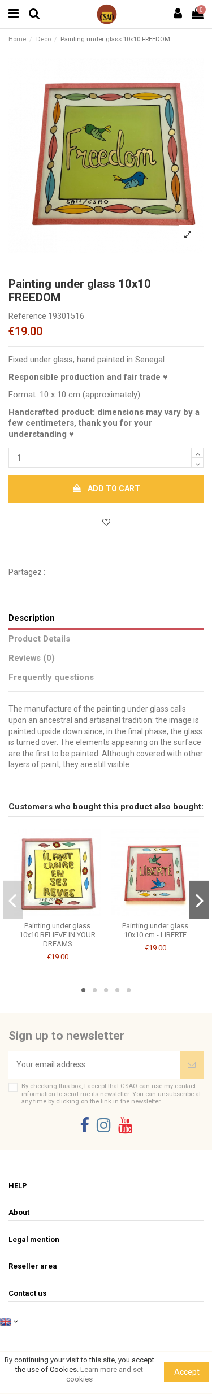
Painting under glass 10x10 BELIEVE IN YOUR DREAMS (57, 934)
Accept (187, 1371)
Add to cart (114, 488)
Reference (27, 316)
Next (199, 900)
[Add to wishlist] (106, 522)
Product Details (39, 639)
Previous (13, 900)
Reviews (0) (31, 658)
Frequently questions (51, 677)
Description (31, 618)
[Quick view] (65, 912)
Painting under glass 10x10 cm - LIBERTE (155, 930)
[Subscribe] (192, 1065)
